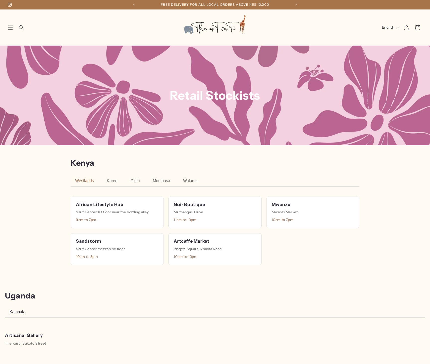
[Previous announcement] (133, 4)
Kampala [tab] (17, 312)
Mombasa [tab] (161, 181)
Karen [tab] (112, 181)
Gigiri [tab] (135, 181)
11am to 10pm (185, 220)
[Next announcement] (296, 4)
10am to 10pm (185, 256)
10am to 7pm (283, 220)
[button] (10, 27)
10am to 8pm (87, 256)
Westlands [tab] (84, 181)
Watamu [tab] (190, 181)
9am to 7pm (86, 220)
